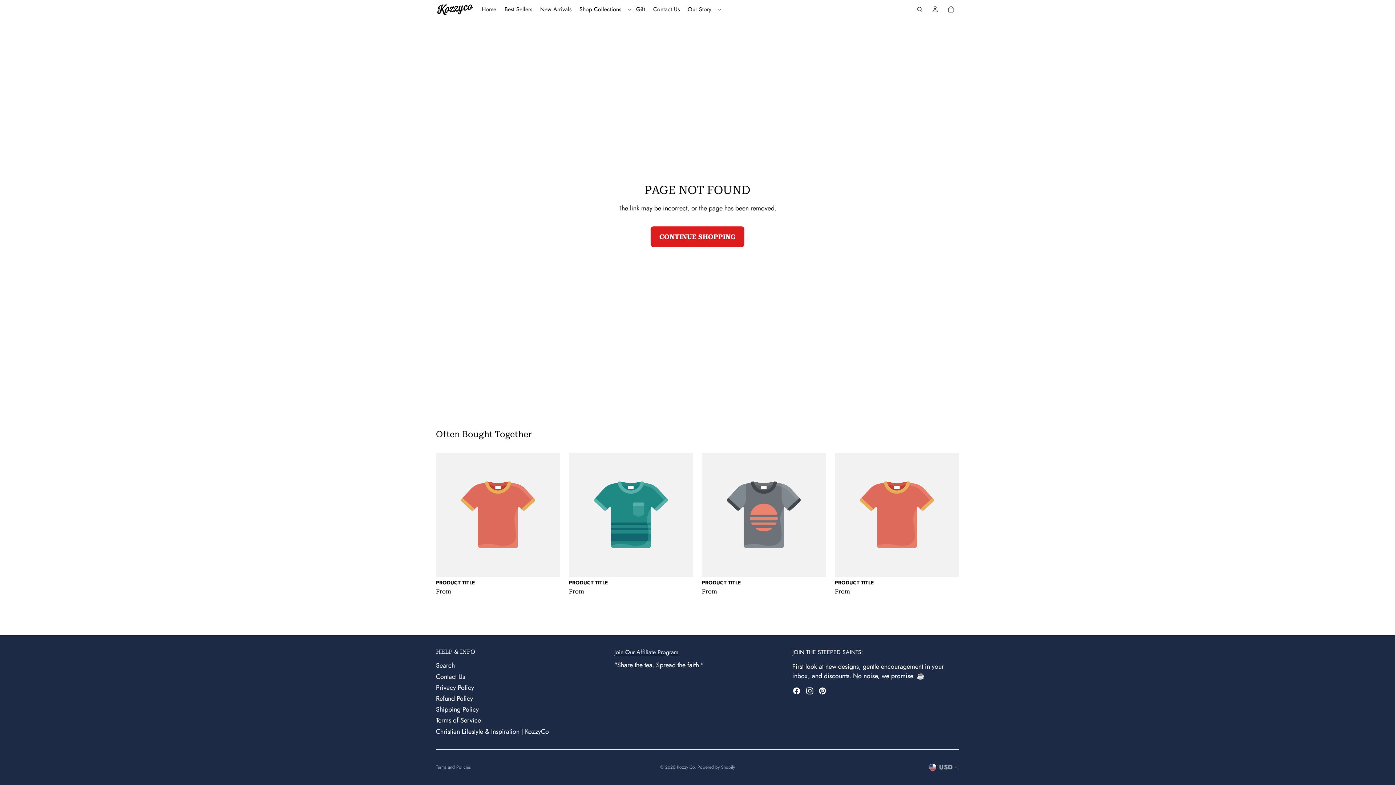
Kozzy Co (686, 767)
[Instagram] (809, 691)
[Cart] (951, 9)
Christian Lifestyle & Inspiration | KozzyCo (492, 731)
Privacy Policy (455, 687)
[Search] (920, 9)
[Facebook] (796, 691)
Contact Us (450, 676)
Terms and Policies (453, 767)
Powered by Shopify (716, 767)
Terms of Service (458, 720)
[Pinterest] (822, 691)
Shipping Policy (457, 709)
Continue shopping (697, 237)
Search (445, 666)
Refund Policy (454, 698)
